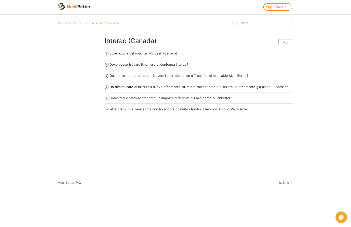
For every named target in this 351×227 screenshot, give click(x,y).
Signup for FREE (277, 7)
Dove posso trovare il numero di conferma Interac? (148, 64)
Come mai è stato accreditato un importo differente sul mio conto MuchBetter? (170, 98)
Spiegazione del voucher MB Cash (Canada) (143, 53)
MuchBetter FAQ (68, 23)
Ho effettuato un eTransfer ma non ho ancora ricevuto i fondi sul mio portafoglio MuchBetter (176, 109)
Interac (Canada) (109, 23)
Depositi (88, 23)
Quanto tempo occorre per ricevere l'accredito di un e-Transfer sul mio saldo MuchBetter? (178, 76)
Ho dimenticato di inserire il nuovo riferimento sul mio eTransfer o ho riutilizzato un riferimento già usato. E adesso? (198, 87)
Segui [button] (286, 42)
